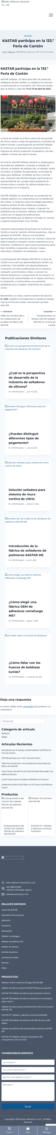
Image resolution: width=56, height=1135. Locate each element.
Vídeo (4, 736)
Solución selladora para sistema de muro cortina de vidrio (27, 494)
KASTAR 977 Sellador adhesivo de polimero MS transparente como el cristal (22, 1038)
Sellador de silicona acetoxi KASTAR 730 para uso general (26, 988)
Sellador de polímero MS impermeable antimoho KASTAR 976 (26, 1030)
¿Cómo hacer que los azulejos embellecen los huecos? (25, 779)
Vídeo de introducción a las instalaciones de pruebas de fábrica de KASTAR (12, 318)
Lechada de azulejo (9, 957)
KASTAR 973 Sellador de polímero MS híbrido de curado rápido (25, 1022)
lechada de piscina (9, 952)
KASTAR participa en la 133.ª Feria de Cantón (20, 758)
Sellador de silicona (9, 946)
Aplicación (5, 920)
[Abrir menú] (51, 15)
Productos (6, 925)
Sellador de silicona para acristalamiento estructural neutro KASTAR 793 (27, 1008)
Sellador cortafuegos (10, 936)
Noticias (28, 36)
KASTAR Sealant (18, 392)
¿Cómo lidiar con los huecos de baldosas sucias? (24, 667)
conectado (28, 706)
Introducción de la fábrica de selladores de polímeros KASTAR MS (27, 550)
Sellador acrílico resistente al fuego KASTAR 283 (22, 982)
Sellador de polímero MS (12, 941)
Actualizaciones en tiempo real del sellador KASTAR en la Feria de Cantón (43, 318)
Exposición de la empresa (12, 915)
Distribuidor (6, 931)
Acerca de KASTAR (9, 909)
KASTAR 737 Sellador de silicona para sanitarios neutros (25, 993)
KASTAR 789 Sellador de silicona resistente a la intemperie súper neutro (26, 1000)
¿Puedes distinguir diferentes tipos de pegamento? (24, 438)
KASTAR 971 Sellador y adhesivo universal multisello (24, 1015)
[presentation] (28, 355)
